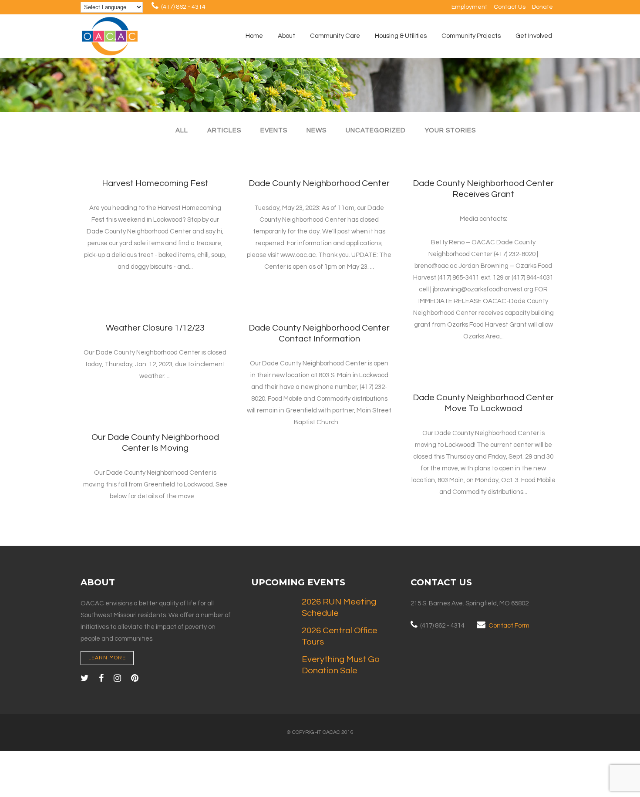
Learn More (107, 658)
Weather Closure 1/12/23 (155, 328)
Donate (542, 7)
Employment (469, 7)
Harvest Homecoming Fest (155, 183)
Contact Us (509, 7)
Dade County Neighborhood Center (319, 183)
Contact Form (508, 625)
